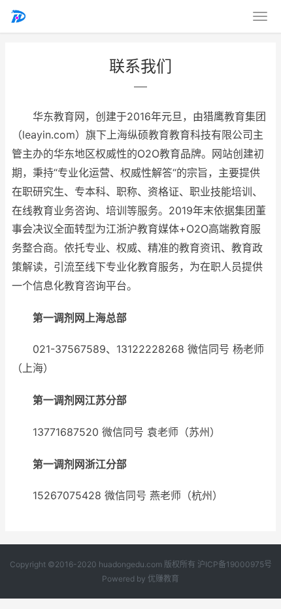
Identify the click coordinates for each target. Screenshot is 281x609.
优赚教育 (163, 579)
